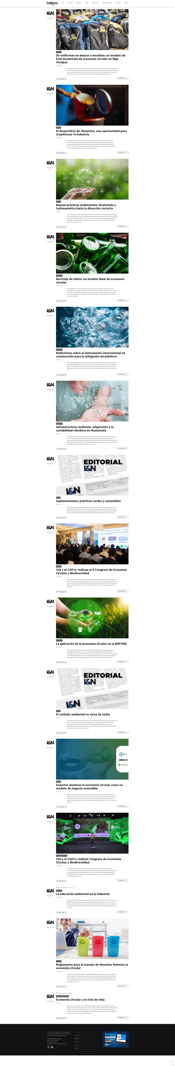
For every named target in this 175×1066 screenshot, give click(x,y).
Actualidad (78, 3)
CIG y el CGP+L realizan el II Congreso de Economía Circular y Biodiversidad (91, 571)
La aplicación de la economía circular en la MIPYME (91, 643)
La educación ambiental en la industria (82, 894)
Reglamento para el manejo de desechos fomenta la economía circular (92, 966)
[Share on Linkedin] (63, 79)
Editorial (58, 497)
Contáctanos (118, 3)
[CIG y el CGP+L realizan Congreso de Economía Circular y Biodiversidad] (92, 833)
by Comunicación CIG (50, 18)
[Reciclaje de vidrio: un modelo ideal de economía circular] (92, 253)
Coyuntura (77, 1042)
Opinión (76, 1045)
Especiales (77, 1038)
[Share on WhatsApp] (65, 79)
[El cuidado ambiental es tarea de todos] (92, 688)
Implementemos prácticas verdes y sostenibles (88, 501)
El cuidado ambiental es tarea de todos (83, 714)
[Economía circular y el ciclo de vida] (92, 993)
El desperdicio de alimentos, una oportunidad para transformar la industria (91, 133)
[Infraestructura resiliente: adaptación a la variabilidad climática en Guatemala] (92, 401)
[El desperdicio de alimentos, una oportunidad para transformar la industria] (92, 105)
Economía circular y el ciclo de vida (80, 999)
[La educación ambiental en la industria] (92, 888)
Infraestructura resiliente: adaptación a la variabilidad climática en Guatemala (84, 429)
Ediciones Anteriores (107, 3)
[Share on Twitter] (60, 79)
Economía (86, 3)
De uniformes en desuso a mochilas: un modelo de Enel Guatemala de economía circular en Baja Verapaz (90, 59)
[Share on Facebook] (57, 79)
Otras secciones (95, 3)
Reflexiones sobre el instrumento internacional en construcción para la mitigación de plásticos (90, 355)
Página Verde (64, 855)
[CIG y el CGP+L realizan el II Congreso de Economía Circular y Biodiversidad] (92, 544)
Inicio (63, 3)
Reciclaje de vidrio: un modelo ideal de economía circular (90, 281)
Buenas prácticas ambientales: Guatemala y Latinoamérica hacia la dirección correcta (86, 207)
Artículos (58, 127)
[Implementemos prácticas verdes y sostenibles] (92, 475)
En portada (70, 3)
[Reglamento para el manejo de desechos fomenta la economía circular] (92, 938)
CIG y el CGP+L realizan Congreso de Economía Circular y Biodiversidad (88, 861)
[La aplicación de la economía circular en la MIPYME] (92, 618)
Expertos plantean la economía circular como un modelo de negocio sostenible (89, 787)
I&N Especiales (59, 275)
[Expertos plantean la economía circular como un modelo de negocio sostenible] (92, 759)
